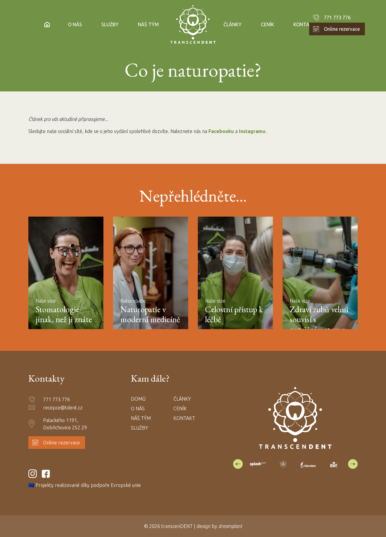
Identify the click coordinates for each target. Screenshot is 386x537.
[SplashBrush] (258, 464)
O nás (75, 24)
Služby (110, 24)
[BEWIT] (334, 464)
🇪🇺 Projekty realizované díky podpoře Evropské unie (85, 485)
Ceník (267, 24)
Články (232, 24)
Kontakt (304, 24)
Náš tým (148, 24)
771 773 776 (337, 17)
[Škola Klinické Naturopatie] (283, 464)
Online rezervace (342, 29)
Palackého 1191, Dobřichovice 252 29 (65, 424)
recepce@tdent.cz (63, 407)
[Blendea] (308, 464)
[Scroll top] (369, 520)
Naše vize (46, 300)
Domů (138, 399)
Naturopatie (133, 300)
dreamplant (230, 526)
